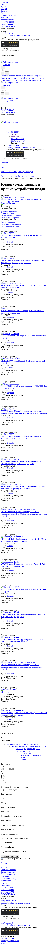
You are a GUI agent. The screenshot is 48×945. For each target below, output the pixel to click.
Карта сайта (6, 885)
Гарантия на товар (8, 879)
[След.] (1, 736)
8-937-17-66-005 (7, 22)
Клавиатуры (26, 753)
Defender (10, 242)
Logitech (10, 393)
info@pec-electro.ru (8, 33)
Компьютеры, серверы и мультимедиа (23, 744)
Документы (6, 881)
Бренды (4, 865)
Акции (4, 863)
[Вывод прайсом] (5, 229)
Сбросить (14, 856)
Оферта (4, 883)
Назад (14, 134)
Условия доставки (8, 874)
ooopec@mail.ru (7, 20)
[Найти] (7, 73)
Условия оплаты (8, 872)
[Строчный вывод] (3, 229)
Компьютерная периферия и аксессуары (29, 746)
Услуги (4, 867)
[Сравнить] (2, 254)
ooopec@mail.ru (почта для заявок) (15, 35)
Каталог (4, 861)
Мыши (23, 760)
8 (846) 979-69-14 (8, 26)
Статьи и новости (8, 870)
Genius (10, 292)
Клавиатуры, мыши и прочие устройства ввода (28, 750)
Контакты (5, 876)
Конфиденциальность (10, 941)
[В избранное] (2, 251)
